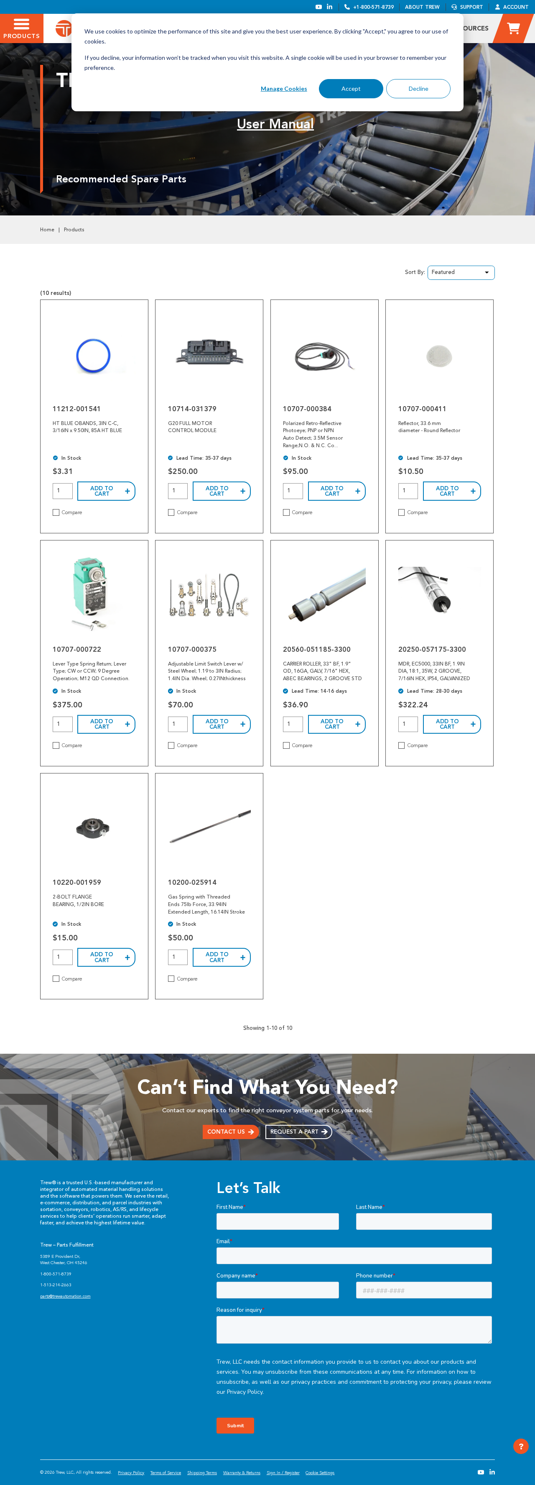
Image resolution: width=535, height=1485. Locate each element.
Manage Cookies (284, 88)
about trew (422, 7)
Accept (351, 88)
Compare (72, 512)
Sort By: (415, 272)
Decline (418, 88)
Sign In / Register (283, 1472)
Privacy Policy (131, 1472)
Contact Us (226, 1131)
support (471, 7)
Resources (470, 28)
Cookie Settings (320, 1472)
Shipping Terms (202, 1472)
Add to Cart (101, 491)
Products (74, 230)
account (516, 7)
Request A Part (294, 1131)
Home (47, 230)
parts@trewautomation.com (65, 1296)
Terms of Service (165, 1472)
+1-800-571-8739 (373, 7)
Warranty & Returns (241, 1472)
